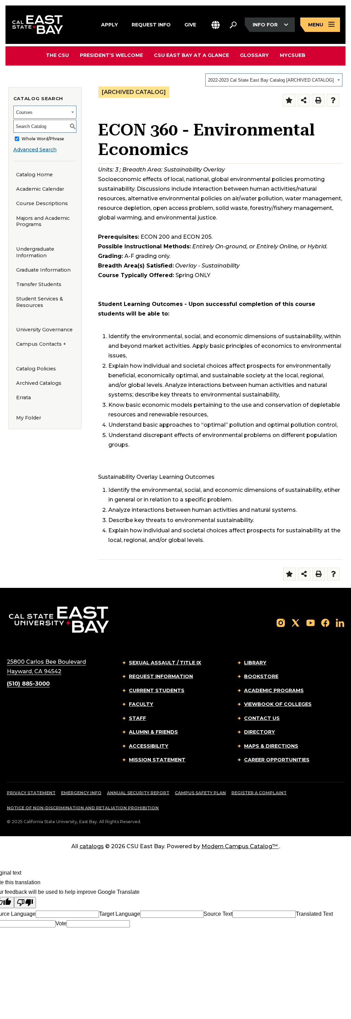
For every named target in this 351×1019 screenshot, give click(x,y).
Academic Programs (274, 690)
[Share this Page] (304, 100)
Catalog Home (34, 174)
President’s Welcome (111, 55)
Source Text (218, 914)
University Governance (44, 330)
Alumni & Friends (153, 732)
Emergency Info (81, 792)
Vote (61, 923)
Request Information (161, 676)
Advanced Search (35, 149)
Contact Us (262, 718)
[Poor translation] (25, 902)
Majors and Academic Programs (43, 221)
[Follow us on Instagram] (281, 622)
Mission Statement (157, 760)
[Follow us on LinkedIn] (340, 622)
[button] (215, 25)
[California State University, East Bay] (59, 619)
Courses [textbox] (24, 112)
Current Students (156, 690)
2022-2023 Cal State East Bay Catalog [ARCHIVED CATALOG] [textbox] (271, 80)
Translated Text (314, 914)
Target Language (119, 914)
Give (190, 24)
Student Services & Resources (39, 302)
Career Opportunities (277, 760)
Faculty (141, 704)
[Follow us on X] (295, 622)
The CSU (57, 55)
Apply (109, 24)
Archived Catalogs (38, 383)
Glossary (254, 55)
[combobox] (273, 79)
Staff (137, 718)
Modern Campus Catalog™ (240, 846)
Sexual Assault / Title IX (165, 663)
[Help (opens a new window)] (333, 100)
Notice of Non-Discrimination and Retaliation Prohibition (83, 807)
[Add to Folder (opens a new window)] (289, 100)
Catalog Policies (36, 369)
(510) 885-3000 (28, 683)
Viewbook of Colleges (278, 704)
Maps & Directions (271, 746)
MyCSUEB (292, 55)
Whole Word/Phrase (43, 138)
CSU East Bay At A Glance (191, 55)
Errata (23, 397)
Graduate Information (43, 270)
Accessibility (148, 746)
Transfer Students (38, 284)
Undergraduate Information (35, 252)
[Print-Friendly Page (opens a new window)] (318, 100)
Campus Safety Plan (200, 792)
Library (255, 663)
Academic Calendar (40, 189)
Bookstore (261, 676)
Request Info (151, 24)
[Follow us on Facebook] (325, 622)
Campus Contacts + (41, 344)
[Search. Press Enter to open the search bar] (233, 25)
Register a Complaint (259, 792)
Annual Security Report (138, 792)
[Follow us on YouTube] (310, 622)
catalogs (92, 846)
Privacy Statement (31, 792)
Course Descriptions (42, 203)
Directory (259, 732)
